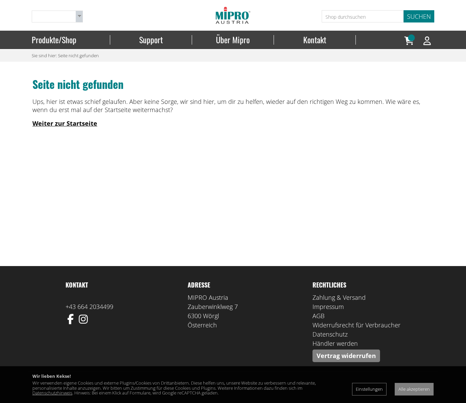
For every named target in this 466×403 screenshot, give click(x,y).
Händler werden (335, 343)
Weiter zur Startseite (64, 123)
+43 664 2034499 (89, 307)
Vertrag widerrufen (346, 356)
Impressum (328, 307)
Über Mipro (233, 40)
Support (151, 40)
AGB (318, 316)
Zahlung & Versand (339, 297)
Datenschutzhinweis (52, 393)
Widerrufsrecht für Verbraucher (356, 325)
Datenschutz (330, 334)
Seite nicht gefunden (78, 55)
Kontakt (314, 40)
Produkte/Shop (54, 40)
